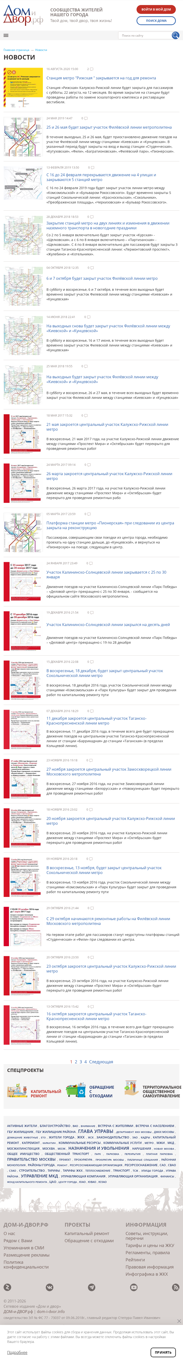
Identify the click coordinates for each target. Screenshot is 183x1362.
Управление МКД (40, 1176)
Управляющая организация (133, 1176)
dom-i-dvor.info (51, 1311)
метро (150, 1143)
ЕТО (44, 1137)
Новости (41, 50)
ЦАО (53, 1182)
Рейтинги (135, 1260)
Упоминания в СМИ (24, 1248)
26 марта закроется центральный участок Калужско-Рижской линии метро (109, 476)
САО (163, 1165)
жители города (62, 1137)
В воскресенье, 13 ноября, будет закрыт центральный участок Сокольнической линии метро (104, 870)
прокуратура (83, 1159)
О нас (9, 1233)
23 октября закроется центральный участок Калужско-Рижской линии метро (111, 969)
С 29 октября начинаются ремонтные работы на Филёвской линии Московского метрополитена (108, 921)
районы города (42, 1165)
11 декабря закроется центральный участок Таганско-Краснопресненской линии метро (96, 721)
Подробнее (17, 1352)
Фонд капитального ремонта (27, 1182)
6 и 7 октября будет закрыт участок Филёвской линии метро (102, 278)
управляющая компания (84, 1176)
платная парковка (160, 1154)
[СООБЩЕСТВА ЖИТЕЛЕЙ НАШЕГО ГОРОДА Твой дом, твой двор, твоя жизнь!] (23, 15)
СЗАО (13, 1170)
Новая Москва (164, 1148)
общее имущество (24, 1154)
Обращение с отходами (101, 1091)
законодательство (113, 1137)
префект (65, 1159)
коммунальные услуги (123, 1143)
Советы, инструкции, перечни (147, 1235)
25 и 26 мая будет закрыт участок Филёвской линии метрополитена (109, 127)
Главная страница (16, 50)
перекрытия (134, 1154)
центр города (68, 1182)
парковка (114, 1154)
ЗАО (135, 1137)
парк (99, 1154)
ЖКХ (81, 1137)
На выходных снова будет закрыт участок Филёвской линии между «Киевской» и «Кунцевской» (108, 328)
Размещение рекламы (27, 1255)
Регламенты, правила (148, 1252)
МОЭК (62, 1148)
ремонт (62, 1165)
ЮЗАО (102, 1182)
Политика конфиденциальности (26, 1264)
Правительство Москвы (32, 1159)
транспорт (122, 1170)
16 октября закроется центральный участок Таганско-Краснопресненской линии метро (96, 1016)
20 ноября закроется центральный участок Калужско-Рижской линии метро (110, 821)
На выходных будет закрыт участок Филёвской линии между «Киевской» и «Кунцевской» (102, 379)
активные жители (22, 1126)
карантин (50, 1143)
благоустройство (55, 1126)
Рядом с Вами (18, 1240)
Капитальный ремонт (46, 1093)
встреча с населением (155, 1126)
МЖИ (161, 1143)
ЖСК (91, 1137)
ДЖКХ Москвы (164, 1132)
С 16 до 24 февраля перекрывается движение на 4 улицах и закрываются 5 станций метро (101, 177)
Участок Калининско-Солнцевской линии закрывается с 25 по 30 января (106, 575)
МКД (171, 1143)
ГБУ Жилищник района (56, 1132)
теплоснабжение (98, 1170)
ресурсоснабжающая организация (96, 1165)
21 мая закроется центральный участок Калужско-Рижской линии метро (107, 427)
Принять (163, 1352)
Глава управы (96, 1131)
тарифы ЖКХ (73, 1171)
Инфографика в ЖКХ (147, 1274)
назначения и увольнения (99, 1148)
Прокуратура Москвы (110, 1159)
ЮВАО (92, 1182)
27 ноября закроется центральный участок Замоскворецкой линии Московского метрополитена (108, 772)
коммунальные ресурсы (80, 1143)
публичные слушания (143, 1159)
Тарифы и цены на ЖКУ (150, 1245)
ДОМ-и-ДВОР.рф (18, 1311)
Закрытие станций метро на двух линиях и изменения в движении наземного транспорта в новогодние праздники (107, 225)
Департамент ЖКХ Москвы (134, 1132)
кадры (146, 1137)
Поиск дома (156, 21)
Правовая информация (150, 1267)
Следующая (101, 1061)
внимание (88, 1126)
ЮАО (82, 1182)
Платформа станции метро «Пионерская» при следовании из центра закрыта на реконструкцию (110, 525)
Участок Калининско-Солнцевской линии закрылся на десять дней (108, 624)
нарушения (142, 1149)
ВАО (76, 1126)
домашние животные (23, 1137)
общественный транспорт (68, 1154)
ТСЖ (136, 1170)
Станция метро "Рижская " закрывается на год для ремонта (101, 78)
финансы (167, 1176)
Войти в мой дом (156, 9)
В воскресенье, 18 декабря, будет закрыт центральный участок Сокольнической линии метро (104, 673)
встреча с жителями (116, 1126)
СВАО (172, 1165)
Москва (49, 1148)
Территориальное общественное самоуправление (162, 1091)
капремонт (31, 1143)
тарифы (54, 1171)
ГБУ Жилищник (20, 1132)
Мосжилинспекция (24, 1149)
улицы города (152, 1170)
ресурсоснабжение (141, 1165)
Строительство (32, 1170)
